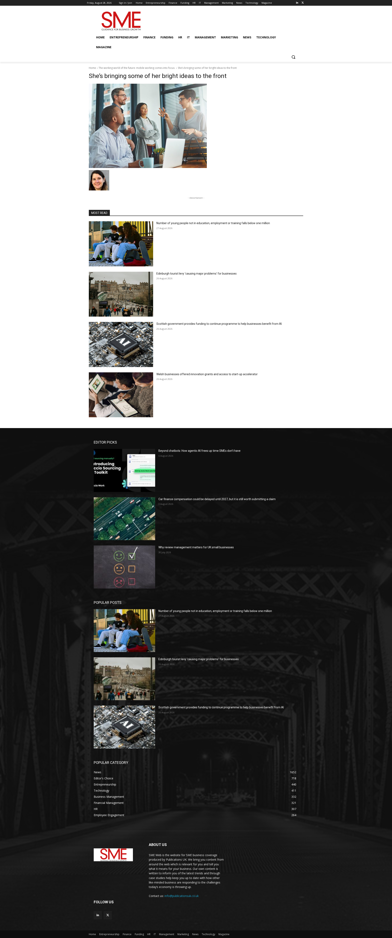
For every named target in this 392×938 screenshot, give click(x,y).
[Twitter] (302, 3)
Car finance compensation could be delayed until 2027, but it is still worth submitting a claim (217, 499)
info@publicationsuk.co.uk (182, 896)
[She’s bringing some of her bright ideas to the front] (196, 126)
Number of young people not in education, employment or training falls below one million (213, 223)
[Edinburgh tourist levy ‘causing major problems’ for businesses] (121, 294)
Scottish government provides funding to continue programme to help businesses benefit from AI (219, 323)
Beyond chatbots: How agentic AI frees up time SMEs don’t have (199, 450)
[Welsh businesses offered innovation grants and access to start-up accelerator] (121, 394)
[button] (293, 57)
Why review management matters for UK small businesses (196, 547)
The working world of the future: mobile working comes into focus (137, 68)
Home (92, 68)
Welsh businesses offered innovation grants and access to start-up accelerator (207, 374)
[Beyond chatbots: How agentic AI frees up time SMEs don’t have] (124, 470)
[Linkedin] (297, 3)
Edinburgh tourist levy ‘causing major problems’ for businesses (196, 273)
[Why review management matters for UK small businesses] (124, 566)
